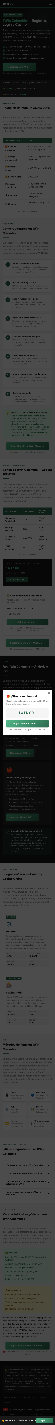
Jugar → (43, 1420)
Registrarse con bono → (26, 723)
